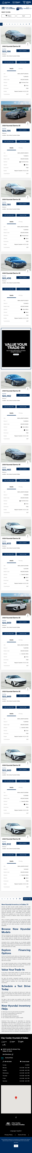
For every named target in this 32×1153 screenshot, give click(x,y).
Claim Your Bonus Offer (9, 62)
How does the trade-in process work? (11, 1016)
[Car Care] (4, 1042)
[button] (28, 44)
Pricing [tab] (20, 68)
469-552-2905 (8, 1061)
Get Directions (7, 1054)
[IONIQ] (21, 1042)
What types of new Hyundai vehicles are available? (13, 1011)
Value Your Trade (23, 62)
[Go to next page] (29, 24)
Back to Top (27, 899)
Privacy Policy (9, 1135)
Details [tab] (11, 68)
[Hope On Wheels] (4, 1045)
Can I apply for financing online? (10, 1014)
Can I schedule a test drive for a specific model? (13, 1017)
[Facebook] (16, 1117)
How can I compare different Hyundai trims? (12, 1013)
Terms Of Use (22, 1135)
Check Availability (23, 50)
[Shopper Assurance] (12, 1042)
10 (26, 24)
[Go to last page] (20, 898)
